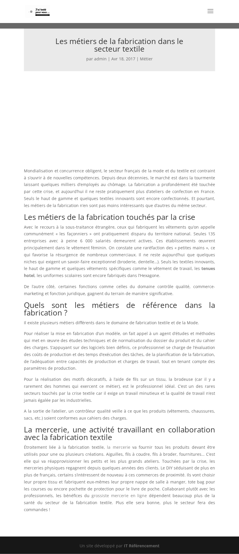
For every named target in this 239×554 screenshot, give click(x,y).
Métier (146, 59)
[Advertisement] (119, 115)
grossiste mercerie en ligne (119, 495)
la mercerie (118, 447)
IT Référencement (141, 545)
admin (100, 59)
